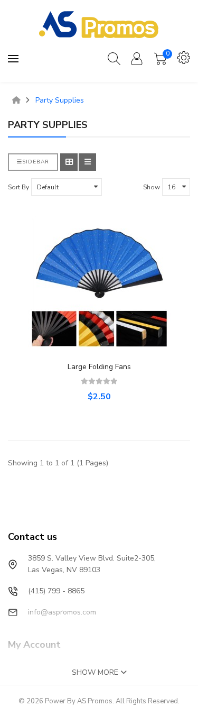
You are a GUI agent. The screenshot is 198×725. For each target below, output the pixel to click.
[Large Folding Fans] (99, 283)
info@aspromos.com (62, 612)
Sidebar (35, 162)
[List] (87, 162)
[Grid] (69, 162)
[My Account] (137, 59)
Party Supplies (59, 100)
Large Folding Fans (99, 367)
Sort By (18, 187)
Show (151, 187)
